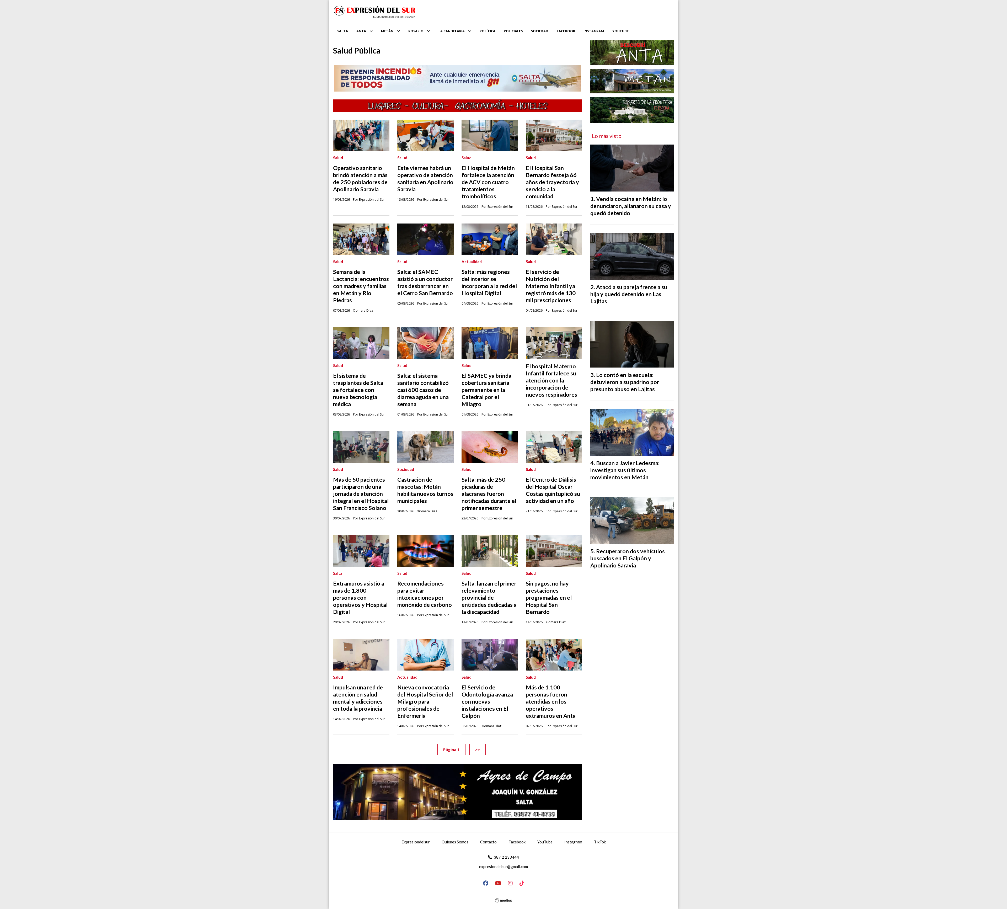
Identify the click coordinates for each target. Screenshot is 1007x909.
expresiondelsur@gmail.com (503, 866)
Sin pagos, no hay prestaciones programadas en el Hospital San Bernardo (549, 597)
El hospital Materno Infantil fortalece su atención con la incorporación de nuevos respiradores (551, 380)
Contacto (488, 841)
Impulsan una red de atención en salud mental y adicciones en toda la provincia (358, 698)
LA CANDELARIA (451, 31)
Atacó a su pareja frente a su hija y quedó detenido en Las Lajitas (628, 294)
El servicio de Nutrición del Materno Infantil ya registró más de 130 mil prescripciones (551, 286)
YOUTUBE (620, 31)
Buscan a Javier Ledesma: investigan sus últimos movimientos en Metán (625, 470)
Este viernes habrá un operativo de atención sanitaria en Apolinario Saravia (425, 178)
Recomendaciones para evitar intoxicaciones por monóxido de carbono (424, 594)
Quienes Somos (455, 841)
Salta (337, 573)
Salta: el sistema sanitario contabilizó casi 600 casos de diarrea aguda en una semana (423, 389)
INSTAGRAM (593, 31)
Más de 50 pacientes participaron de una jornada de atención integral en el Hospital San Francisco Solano (361, 493)
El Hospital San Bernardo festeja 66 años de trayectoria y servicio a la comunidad (552, 182)
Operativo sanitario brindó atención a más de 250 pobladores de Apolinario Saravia (360, 178)
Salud (338, 157)
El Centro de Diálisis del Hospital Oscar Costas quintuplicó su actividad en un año (553, 490)
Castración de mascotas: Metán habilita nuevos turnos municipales (425, 490)
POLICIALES (513, 31)
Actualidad (472, 261)
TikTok (600, 841)
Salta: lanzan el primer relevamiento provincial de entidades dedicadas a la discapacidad (489, 597)
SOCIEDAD (539, 31)
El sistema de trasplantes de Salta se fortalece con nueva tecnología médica (358, 389)
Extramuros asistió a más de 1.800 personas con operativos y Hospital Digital (360, 597)
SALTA (342, 31)
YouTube (545, 841)
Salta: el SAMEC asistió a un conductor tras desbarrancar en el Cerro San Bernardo (425, 282)
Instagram (573, 841)
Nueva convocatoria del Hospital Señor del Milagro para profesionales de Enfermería (425, 701)
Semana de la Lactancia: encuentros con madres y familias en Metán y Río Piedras (361, 286)
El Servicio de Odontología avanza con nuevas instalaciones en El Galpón (487, 701)
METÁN (387, 31)
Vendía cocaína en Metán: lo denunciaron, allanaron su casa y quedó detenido (630, 205)
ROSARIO (416, 31)
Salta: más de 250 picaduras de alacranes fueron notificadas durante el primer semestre (489, 493)
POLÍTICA (487, 31)
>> (477, 749)
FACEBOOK (566, 31)
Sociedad (405, 469)
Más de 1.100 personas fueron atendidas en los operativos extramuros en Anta (551, 701)
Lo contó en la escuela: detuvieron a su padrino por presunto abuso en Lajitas (624, 381)
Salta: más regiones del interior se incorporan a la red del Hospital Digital (489, 282)
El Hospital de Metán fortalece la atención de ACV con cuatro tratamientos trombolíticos (488, 182)
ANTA (361, 31)
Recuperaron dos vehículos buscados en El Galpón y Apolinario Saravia (627, 558)
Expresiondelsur (415, 841)
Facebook (517, 841)
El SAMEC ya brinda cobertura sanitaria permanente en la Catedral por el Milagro (486, 389)
